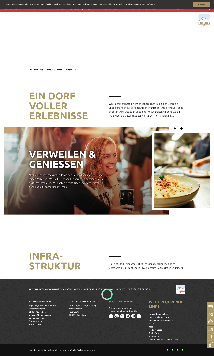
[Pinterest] (128, 316)
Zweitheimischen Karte (159, 317)
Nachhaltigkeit (117, 289)
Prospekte (101, 289)
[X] (122, 316)
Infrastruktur (71, 70)
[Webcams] (210, 329)
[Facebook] (111, 316)
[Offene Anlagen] (210, 344)
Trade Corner (155, 333)
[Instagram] (133, 316)
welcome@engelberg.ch (40, 315)
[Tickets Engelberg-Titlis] (210, 321)
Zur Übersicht (35, 325)
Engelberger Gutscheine (141, 289)
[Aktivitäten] (210, 314)
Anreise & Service (55, 70)
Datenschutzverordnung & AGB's (163, 339)
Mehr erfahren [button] (148, 4)
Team (151, 324)
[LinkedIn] (139, 316)
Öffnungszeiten (36, 321)
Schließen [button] (202, 4)
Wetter (78, 289)
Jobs (151, 327)
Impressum (154, 336)
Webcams (89, 289)
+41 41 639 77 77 (36, 318)
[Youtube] (116, 316)
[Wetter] (210, 337)
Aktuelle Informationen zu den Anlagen (50, 289)
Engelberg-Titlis (36, 70)
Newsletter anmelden (158, 314)
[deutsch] (13, 20)
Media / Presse (155, 330)
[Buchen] (210, 306)
